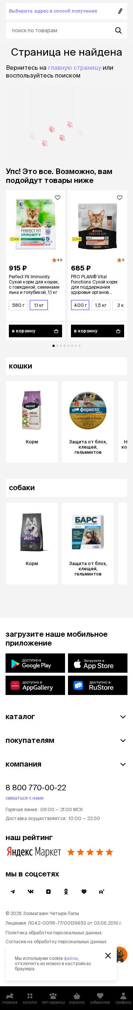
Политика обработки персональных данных (54, 932)
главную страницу (74, 67)
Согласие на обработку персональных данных (56, 941)
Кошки (20, 365)
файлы (71, 958)
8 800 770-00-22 (36, 787)
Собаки (22, 487)
